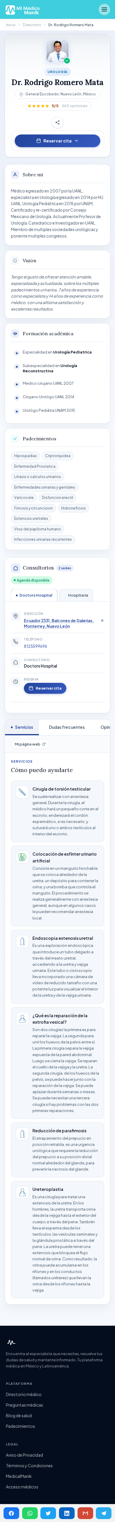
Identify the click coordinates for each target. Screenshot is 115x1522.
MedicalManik (19, 1476)
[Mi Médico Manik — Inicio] (10, 1342)
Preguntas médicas (24, 1405)
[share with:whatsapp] (30, 1513)
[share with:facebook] (11, 1513)
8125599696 (35, 646)
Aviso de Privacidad (24, 1455)
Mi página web (27, 744)
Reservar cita (57, 140)
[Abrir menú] (104, 9)
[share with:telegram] (103, 1513)
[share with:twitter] (48, 1513)
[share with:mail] (85, 1513)
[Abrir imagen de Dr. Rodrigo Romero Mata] (57, 51)
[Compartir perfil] (57, 122)
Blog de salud (19, 1415)
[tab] (34, 595)
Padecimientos (20, 1426)
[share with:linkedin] (67, 1513)
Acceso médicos (22, 1486)
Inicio (11, 24)
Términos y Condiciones (29, 1465)
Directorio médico (24, 1394)
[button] (58, 106)
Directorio (32, 24)
